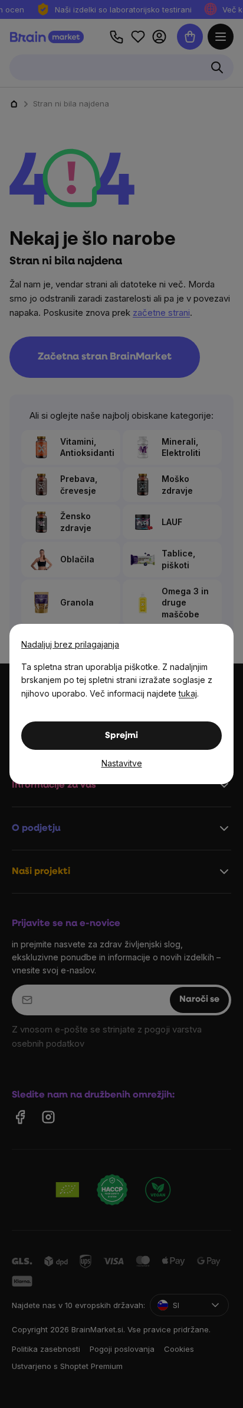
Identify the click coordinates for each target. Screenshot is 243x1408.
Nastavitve (121, 763)
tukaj (188, 693)
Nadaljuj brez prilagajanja (70, 644)
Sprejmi (121, 735)
